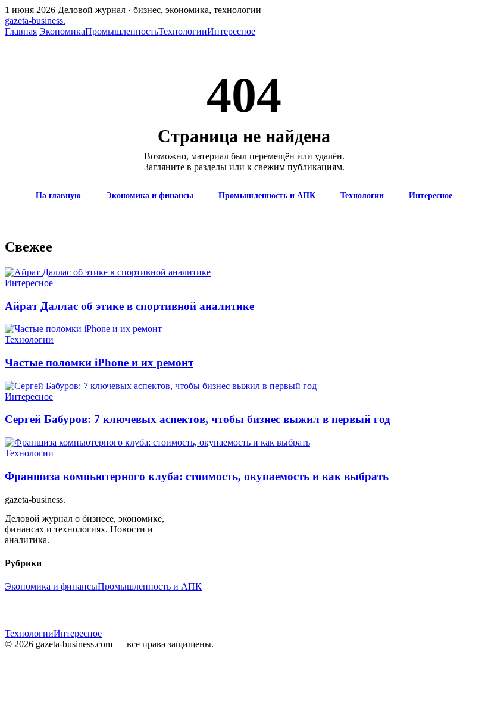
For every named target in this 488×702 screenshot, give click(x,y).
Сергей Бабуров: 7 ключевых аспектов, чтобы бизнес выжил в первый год (197, 419)
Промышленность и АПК (266, 195)
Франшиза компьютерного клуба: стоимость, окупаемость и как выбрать (197, 476)
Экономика (62, 31)
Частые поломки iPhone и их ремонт (99, 362)
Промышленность (121, 31)
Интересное (231, 31)
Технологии (182, 31)
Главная (21, 31)
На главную (58, 195)
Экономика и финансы (149, 195)
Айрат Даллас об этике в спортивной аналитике (129, 306)
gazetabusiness (35, 20)
